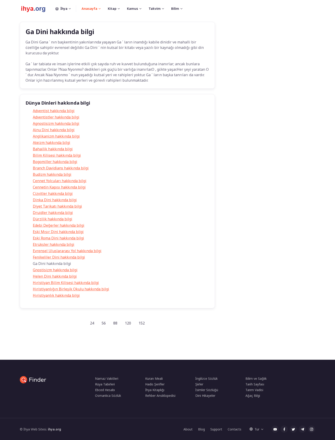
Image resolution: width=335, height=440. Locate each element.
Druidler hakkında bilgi (53, 212)
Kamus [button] (132, 8)
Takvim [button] (155, 8)
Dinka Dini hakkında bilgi (55, 199)
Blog (201, 429)
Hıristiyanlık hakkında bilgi (56, 295)
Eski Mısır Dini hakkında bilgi (58, 231)
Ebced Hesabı (105, 390)
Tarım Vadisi (254, 390)
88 (115, 323)
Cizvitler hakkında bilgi (53, 193)
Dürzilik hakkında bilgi (52, 218)
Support (216, 429)
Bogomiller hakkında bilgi (55, 161)
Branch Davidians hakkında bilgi (61, 168)
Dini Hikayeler (205, 395)
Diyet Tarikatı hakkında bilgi (57, 206)
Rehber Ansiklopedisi (160, 395)
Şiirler (199, 384)
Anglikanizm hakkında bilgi (56, 136)
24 (92, 323)
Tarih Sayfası (254, 384)
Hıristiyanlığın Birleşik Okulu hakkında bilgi (71, 289)
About (188, 429)
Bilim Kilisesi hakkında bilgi (57, 155)
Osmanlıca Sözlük (108, 395)
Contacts (234, 429)
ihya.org (54, 429)
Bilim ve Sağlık (256, 378)
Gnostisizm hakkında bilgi (55, 269)
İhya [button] (63, 8)
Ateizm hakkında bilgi (51, 142)
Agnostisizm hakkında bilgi (56, 123)
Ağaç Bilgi (252, 395)
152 (142, 323)
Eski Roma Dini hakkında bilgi (58, 238)
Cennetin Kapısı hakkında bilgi (59, 187)
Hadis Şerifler (155, 384)
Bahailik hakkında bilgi (53, 148)
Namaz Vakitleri (106, 378)
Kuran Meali (154, 378)
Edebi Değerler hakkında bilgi (58, 225)
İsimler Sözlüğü (206, 390)
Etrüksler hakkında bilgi (53, 244)
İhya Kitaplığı (154, 390)
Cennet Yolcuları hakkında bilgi (59, 180)
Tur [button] (257, 429)
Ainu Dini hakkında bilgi (54, 129)
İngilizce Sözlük (206, 378)
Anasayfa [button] (89, 8)
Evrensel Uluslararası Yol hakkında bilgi (67, 250)
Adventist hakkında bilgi (54, 110)
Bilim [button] (175, 8)
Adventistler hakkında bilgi (56, 117)
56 (104, 323)
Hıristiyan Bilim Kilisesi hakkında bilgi (66, 282)
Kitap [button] (112, 8)
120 (128, 323)
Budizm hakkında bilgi (52, 174)
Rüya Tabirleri (105, 384)
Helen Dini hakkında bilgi (55, 276)
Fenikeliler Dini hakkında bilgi (59, 257)
